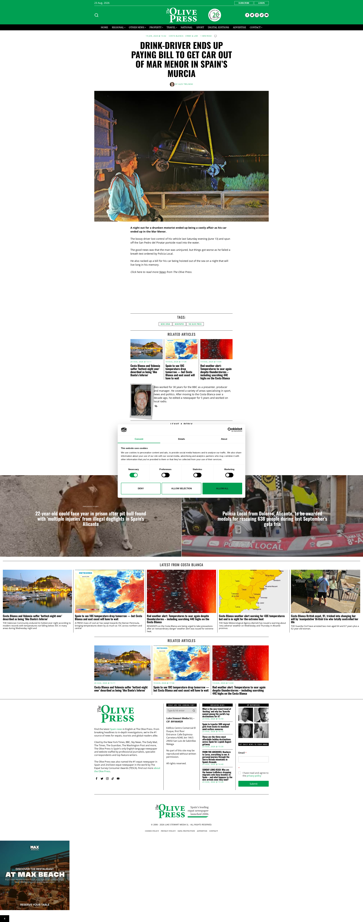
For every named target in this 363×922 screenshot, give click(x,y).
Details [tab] (181, 439)
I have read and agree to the (256, 774)
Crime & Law (191, 36)
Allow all (222, 488)
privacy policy (254, 775)
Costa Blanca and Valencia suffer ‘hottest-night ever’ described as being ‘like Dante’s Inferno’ (145, 370)
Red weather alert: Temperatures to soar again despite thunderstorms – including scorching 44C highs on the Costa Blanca (216, 372)
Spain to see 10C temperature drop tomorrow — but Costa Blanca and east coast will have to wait (180, 372)
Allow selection (181, 488)
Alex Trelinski (185, 84)
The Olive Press (195, 324)
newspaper (179, 324)
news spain (165, 324)
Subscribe (244, 3)
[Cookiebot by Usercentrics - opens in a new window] (229, 430)
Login (261, 3)
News (162, 272)
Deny (141, 488)
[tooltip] (247, 15)
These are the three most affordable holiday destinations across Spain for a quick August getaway (216, 741)
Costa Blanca (176, 36)
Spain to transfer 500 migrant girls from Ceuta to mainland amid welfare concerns (216, 726)
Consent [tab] (139, 439)
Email (242, 752)
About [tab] (224, 439)
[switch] (166, 475)
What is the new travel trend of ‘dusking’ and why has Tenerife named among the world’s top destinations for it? (216, 713)
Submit (254, 783)
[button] (194, 710)
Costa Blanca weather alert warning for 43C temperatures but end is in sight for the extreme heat (252, 617)
